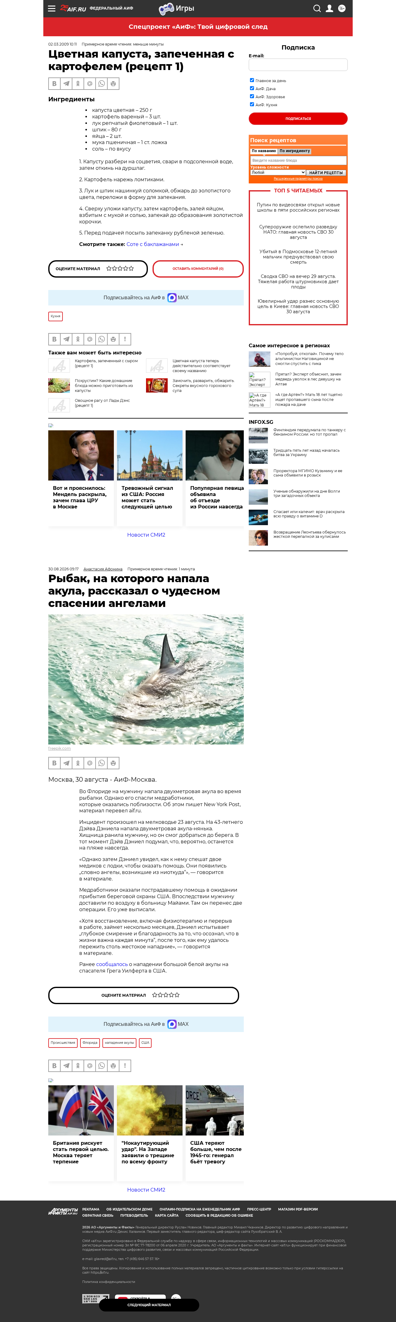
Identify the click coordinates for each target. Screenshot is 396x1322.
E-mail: (256, 56)
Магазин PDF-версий (298, 1209)
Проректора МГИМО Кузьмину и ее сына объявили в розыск (307, 473)
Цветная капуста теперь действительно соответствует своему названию (201, 365)
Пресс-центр (259, 1209)
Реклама (90, 1209)
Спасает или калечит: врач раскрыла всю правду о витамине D (309, 514)
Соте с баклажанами (153, 244)
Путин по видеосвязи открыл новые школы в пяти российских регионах (298, 207)
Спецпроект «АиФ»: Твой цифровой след (198, 26)
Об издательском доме (129, 1209)
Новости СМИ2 (146, 535)
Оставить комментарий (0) (198, 269)
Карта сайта (167, 1216)
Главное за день (271, 80)
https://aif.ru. (100, 1273)
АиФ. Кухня (266, 105)
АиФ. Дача (266, 88)
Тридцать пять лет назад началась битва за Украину (306, 452)
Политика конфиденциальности (108, 1282)
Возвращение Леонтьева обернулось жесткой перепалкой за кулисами (309, 534)
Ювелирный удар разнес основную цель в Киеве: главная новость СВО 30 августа (298, 306)
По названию (264, 151)
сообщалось (112, 964)
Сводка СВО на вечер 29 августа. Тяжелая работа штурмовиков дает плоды (298, 282)
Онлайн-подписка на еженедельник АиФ (200, 1209)
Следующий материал (149, 1305)
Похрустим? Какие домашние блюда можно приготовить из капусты (104, 385)
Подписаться (298, 119)
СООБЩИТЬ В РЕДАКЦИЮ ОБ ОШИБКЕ (219, 1216)
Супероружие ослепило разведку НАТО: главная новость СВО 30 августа (298, 232)
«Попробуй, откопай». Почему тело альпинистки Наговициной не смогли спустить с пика (309, 358)
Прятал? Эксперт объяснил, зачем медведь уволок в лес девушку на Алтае (308, 379)
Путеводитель (134, 1216)
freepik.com (59, 748)
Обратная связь (97, 1216)
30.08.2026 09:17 (63, 569)
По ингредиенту (295, 151)
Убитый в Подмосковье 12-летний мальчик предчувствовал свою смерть (298, 257)
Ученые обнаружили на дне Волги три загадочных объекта (306, 493)
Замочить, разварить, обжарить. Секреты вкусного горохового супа (204, 385)
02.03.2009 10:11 (62, 44)
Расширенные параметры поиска (298, 178)
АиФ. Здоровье (270, 96)
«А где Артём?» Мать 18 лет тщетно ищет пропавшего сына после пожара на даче (308, 399)
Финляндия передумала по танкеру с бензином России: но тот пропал (309, 432)
